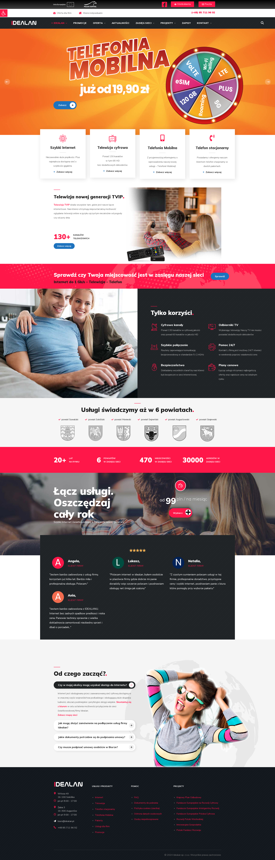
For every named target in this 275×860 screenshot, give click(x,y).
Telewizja (100, 803)
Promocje (99, 832)
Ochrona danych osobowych (148, 813)
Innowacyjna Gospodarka (188, 824)
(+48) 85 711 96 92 (203, 12)
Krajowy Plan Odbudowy (188, 797)
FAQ (136, 797)
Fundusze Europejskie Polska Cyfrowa (195, 813)
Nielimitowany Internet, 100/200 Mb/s (73, 89)
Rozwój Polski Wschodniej (189, 819)
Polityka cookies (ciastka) (147, 808)
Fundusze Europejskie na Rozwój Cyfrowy (197, 802)
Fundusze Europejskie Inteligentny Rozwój (197, 808)
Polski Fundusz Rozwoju (188, 830)
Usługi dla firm (102, 826)
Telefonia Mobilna (104, 815)
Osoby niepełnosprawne (146, 819)
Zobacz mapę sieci (67, 715)
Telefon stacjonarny (105, 809)
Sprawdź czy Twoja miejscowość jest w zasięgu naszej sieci (129, 275)
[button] (3, 13)
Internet (99, 797)
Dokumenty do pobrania (146, 802)
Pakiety (99, 820)
